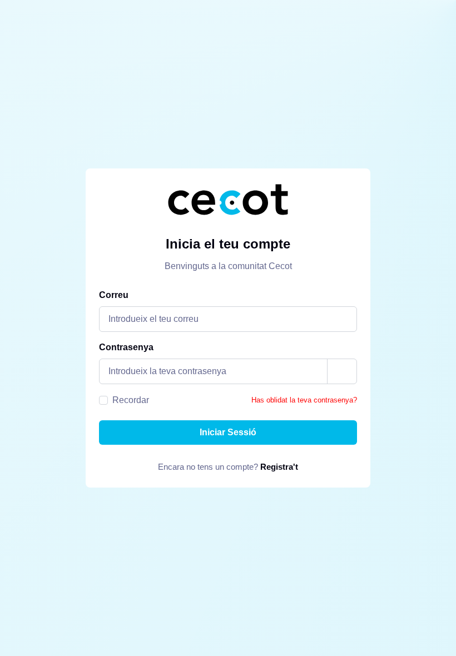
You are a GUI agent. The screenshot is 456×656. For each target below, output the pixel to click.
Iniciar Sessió (228, 432)
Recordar (130, 400)
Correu (113, 295)
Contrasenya (126, 347)
